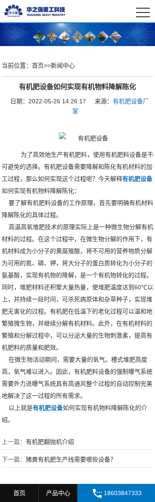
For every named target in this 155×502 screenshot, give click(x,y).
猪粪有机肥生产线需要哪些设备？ (71, 459)
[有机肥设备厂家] (43, 10)
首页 (38, 65)
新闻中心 (63, 65)
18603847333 (123, 493)
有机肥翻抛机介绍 (50, 441)
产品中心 (58, 493)
